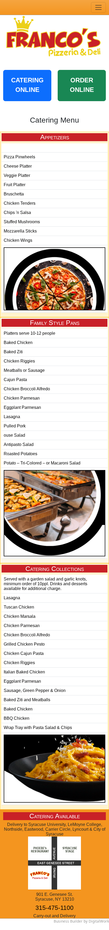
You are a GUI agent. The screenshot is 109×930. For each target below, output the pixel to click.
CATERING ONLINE (27, 85)
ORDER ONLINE (82, 85)
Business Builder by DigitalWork (81, 921)
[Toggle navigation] (98, 7)
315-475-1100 (54, 907)
